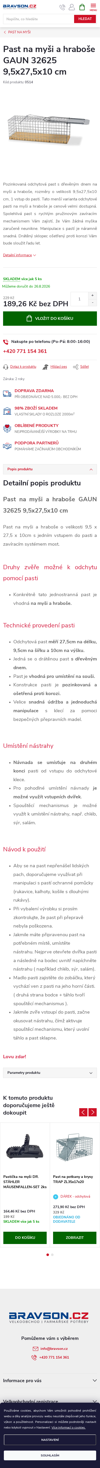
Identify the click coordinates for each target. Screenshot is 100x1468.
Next (92, 1112)
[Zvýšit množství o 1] (92, 295)
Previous (83, 1112)
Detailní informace (17, 255)
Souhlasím (50, 1455)
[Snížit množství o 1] (92, 302)
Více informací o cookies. (69, 1427)
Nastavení (50, 1440)
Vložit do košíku (54, 318)
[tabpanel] (25, 1185)
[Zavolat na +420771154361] (62, 7)
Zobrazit (75, 1237)
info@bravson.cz (54, 1348)
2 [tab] (52, 1254)
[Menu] (93, 7)
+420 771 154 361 (25, 351)
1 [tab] (47, 1254)
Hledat (85, 19)
